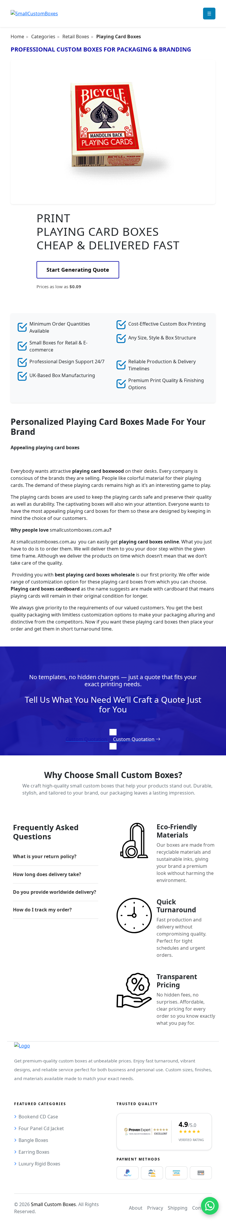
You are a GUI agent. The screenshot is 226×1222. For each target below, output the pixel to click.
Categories (43, 36)
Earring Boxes (34, 1152)
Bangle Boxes (33, 1140)
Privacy (155, 1208)
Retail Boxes (75, 36)
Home (17, 36)
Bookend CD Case (38, 1116)
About (135, 1208)
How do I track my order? (42, 909)
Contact (201, 1208)
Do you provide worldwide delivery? (54, 892)
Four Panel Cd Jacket (41, 1128)
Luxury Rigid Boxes (39, 1163)
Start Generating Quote (77, 269)
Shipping (177, 1208)
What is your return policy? (45, 856)
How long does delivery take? (47, 874)
